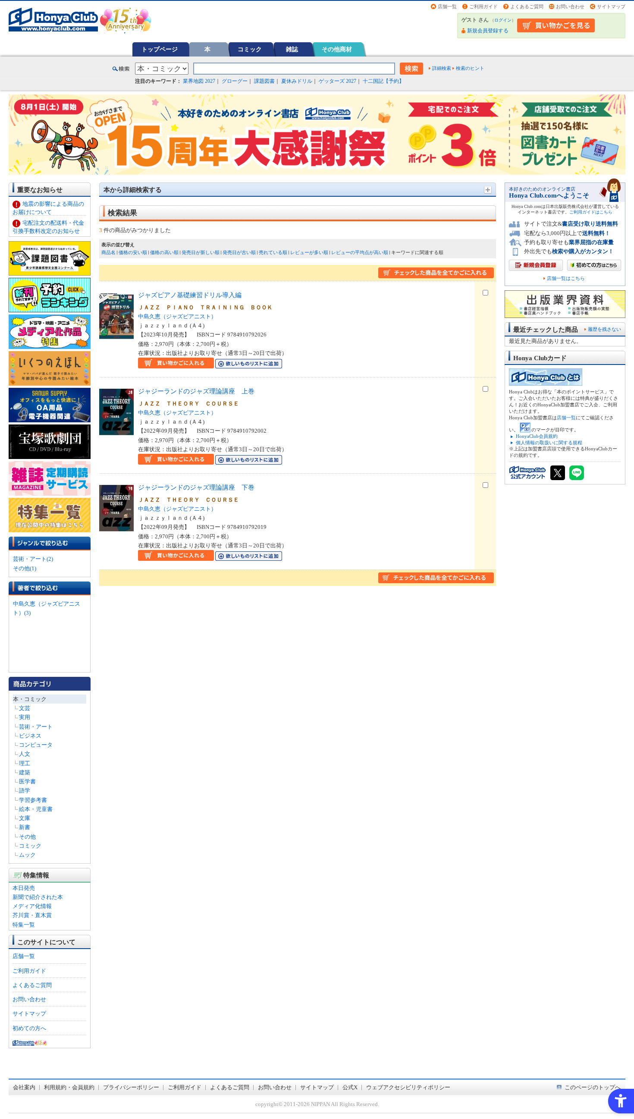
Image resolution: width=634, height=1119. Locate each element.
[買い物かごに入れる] (176, 364)
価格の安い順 (133, 252)
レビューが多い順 (309, 252)
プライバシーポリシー (131, 1087)
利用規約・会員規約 (69, 1087)
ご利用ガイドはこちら (590, 212)
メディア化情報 (32, 906)
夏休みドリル (296, 81)
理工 (24, 763)
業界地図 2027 (199, 81)
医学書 (27, 781)
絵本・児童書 (36, 809)
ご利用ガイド (483, 6)
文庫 (24, 818)
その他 (27, 836)
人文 (24, 754)
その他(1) (24, 568)
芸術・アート (36, 726)
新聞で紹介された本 (38, 897)
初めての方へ (29, 1028)
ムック (27, 855)
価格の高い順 (164, 252)
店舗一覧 (447, 6)
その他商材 (337, 49)
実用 (24, 717)
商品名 (108, 252)
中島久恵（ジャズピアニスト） (177, 316)
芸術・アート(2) (33, 559)
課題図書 (264, 81)
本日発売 (24, 888)
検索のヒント (470, 68)
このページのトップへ (593, 1087)
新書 (24, 827)
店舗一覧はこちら (566, 278)
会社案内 (24, 1087)
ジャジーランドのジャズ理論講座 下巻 (196, 487)
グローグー (235, 81)
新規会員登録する (487, 31)
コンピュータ (36, 745)
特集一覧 (24, 924)
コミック (250, 49)
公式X (350, 1087)
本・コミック (30, 699)
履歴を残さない (604, 329)
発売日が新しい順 (201, 252)
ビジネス (30, 735)
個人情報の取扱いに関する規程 (549, 442)
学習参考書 (33, 800)
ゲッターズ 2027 (337, 81)
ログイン (503, 20)
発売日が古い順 (239, 252)
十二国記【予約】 (383, 81)
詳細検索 (441, 68)
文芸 (24, 708)
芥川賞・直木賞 (32, 915)
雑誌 (292, 49)
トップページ (159, 49)
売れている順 (273, 252)
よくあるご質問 (526, 6)
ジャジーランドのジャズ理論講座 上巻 (196, 391)
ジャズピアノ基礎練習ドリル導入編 (190, 295)
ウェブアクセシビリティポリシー (408, 1087)
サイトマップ (611, 6)
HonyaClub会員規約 (537, 436)
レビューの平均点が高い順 (359, 252)
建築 (24, 772)
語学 (24, 790)
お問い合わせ (570, 6)
